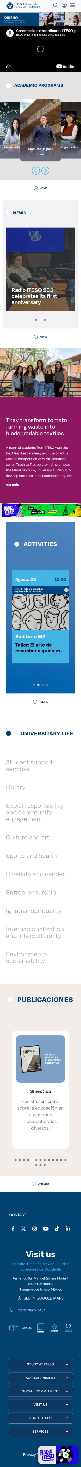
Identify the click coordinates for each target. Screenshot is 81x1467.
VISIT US (40, 1405)
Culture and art (27, 837)
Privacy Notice (35, 1454)
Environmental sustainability (27, 957)
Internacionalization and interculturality (35, 932)
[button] (36, 320)
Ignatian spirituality (34, 910)
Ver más (12, 484)
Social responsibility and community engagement (35, 812)
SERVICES (40, 1431)
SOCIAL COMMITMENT (40, 1391)
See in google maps (43, 1298)
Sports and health (31, 855)
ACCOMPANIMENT (41, 1378)
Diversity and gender (35, 873)
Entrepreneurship (31, 892)
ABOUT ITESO (40, 1418)
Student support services (29, 765)
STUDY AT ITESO (40, 1364)
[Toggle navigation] (71, 5)
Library (16, 787)
